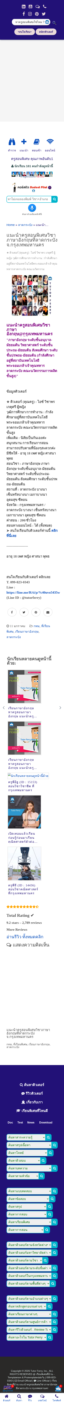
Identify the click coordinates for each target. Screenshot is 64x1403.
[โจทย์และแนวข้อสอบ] (58, 1389)
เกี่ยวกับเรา (34, 1102)
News (30, 1122)
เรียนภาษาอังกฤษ (27, 631)
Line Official (43, 1380)
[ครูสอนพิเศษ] (32, 178)
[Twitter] (44, 14)
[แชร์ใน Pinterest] (35, 612)
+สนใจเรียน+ (25, 31)
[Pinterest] (37, 14)
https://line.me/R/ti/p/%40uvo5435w (33, 592)
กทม (37, 626)
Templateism (14, 1377)
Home (10, 225)
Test (20, 1122)
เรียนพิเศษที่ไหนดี (34, 1111)
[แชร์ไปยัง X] (24, 612)
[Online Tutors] (50, 142)
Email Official (25, 1380)
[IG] (30, 14)
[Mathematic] (23, 142)
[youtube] (30, 6)
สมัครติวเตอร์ (46, 31)
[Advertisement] (32, 79)
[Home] (23, 6)
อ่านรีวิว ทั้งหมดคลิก (24, 936)
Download (45, 1122)
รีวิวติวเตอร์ (34, 1093)
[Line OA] (37, 6)
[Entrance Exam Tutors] (37, 142)
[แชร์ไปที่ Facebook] (12, 612)
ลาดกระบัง (25, 225)
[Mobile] (44, 6)
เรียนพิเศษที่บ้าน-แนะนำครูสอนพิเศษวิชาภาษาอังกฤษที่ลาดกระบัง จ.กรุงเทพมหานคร (32, 1384)
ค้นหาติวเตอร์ (33, 1085)
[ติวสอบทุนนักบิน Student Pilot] (32, 191)
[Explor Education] (12, 142)
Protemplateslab (33, 1377)
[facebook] (24, 14)
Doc (10, 1122)
